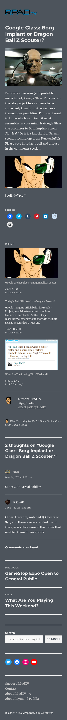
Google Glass (33, 98)
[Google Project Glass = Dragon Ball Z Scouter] (31, 263)
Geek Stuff (46, 421)
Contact (10, 688)
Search (10, 633)
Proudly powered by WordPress (35, 713)
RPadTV (14, 421)
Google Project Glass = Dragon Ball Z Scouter (30, 282)
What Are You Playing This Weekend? (26, 374)
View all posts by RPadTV (32, 407)
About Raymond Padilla (22, 698)
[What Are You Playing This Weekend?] (31, 355)
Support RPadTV (17, 683)
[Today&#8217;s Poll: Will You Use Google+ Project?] (31, 317)
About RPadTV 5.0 (18, 693)
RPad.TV (10, 713)
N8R (16, 471)
